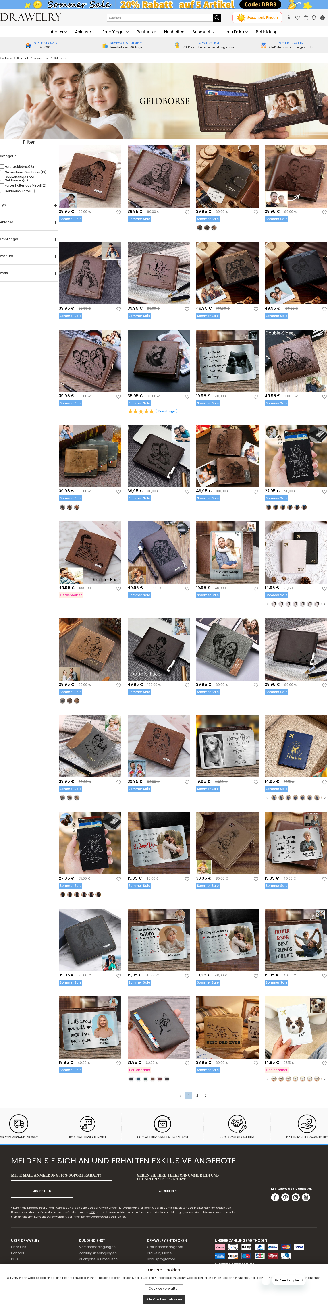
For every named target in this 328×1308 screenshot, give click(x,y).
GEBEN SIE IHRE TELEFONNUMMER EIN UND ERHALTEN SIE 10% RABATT (178, 1177)
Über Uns (18, 1246)
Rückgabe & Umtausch (98, 1259)
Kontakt (18, 1253)
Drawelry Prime (159, 1253)
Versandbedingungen (97, 1246)
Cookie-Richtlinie (260, 1278)
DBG (92, 1212)
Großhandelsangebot (165, 1246)
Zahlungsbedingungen (98, 1253)
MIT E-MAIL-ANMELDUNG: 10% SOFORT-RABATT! (56, 1175)
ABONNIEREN (42, 1191)
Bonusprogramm (161, 1259)
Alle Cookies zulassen (164, 1299)
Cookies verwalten (164, 1288)
